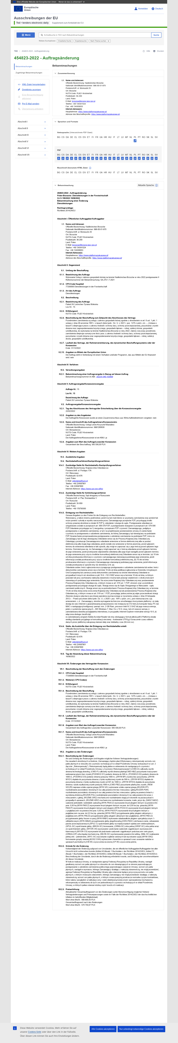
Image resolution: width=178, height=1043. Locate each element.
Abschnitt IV (23, 135)
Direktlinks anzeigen (31, 90)
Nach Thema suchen (98, 41)
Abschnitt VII (23, 155)
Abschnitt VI (23, 148)
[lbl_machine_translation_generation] (90, 168)
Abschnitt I (22, 122)
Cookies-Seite (34, 1032)
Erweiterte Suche (64, 41)
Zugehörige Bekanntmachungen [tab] (29, 73)
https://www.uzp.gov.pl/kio (92, 489)
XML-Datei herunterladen (33, 84)
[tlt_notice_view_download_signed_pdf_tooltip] (135, 140)
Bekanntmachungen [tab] (24, 66)
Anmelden (143, 9)
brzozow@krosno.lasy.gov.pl (83, 101)
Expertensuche (81, 41)
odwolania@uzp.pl (80, 481)
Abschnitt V (23, 141)
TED (16, 51)
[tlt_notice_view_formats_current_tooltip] (156, 185)
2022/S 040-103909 (104, 377)
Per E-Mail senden (30, 104)
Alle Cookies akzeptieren (103, 1029)
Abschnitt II (23, 128)
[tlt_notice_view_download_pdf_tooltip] (58, 158)
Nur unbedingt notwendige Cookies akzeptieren (141, 1029)
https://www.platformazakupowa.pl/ (92, 112)
